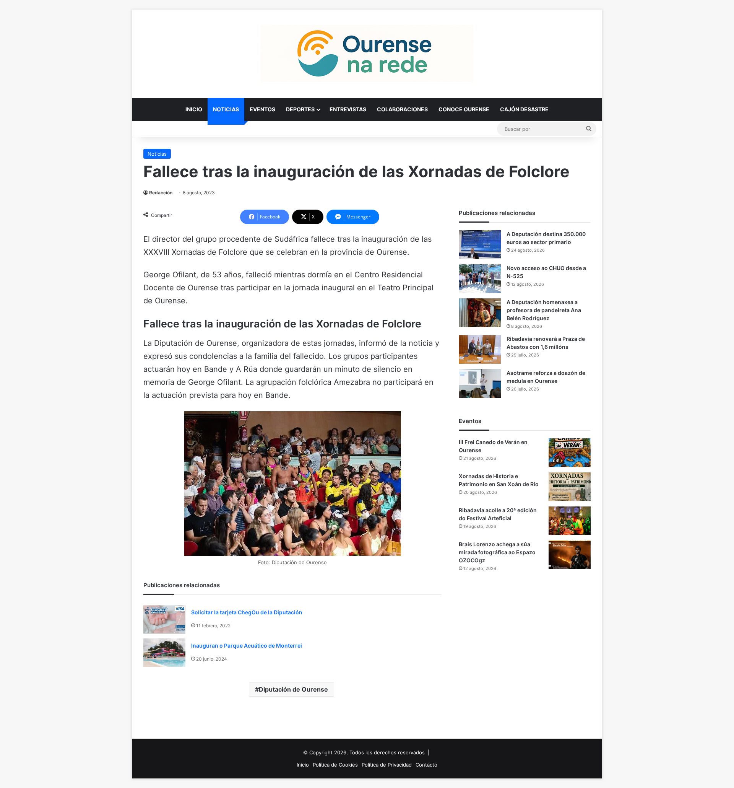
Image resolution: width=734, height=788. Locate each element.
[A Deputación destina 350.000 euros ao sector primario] (480, 244)
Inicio (193, 109)
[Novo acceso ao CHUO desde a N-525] (480, 278)
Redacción (160, 192)
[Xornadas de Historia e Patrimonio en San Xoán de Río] (570, 486)
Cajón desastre (524, 109)
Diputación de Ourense (293, 689)
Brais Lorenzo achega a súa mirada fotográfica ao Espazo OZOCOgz (497, 552)
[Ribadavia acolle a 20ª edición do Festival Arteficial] (570, 520)
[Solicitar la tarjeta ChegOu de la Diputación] (164, 619)
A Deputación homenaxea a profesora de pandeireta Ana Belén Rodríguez (544, 310)
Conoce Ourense (463, 109)
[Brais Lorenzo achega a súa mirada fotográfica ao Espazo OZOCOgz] (570, 555)
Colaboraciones (402, 109)
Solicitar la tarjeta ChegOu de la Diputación (246, 612)
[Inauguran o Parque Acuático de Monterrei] (164, 652)
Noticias (226, 109)
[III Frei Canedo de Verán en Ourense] (570, 452)
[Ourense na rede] (367, 53)
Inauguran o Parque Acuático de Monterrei (246, 645)
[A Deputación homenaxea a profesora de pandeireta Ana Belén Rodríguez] (480, 312)
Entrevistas (348, 109)
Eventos (262, 109)
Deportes (300, 109)
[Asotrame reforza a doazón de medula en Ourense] (480, 383)
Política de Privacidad (387, 765)
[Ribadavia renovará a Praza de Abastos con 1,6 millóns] (480, 349)
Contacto (426, 765)
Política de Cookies (335, 765)
